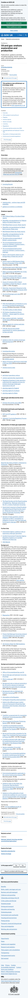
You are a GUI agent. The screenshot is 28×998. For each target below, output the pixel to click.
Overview (5, 113)
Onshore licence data (9, 367)
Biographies (6, 615)
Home (2, 39)
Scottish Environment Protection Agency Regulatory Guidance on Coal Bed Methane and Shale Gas (14, 537)
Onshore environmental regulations (12, 136)
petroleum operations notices (11, 375)
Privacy (7, 965)
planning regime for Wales (10, 393)
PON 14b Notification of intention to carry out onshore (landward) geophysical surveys (15, 305)
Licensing (5, 124)
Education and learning (8, 909)
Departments (5, 938)
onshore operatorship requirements (13, 378)
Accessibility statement (8, 967)
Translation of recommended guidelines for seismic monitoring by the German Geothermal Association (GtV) (14, 755)
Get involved (4, 958)
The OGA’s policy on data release (12, 310)
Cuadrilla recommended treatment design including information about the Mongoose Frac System (14, 727)
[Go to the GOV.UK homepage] (7, 35)
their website (20, 580)
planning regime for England (11, 388)
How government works (8, 955)
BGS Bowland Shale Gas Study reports (14, 231)
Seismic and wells (7, 121)
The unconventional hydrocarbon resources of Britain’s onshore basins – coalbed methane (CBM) (14, 244)
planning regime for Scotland (11, 390)
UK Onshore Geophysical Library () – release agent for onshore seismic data (13, 314)
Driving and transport (7, 906)
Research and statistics (8, 947)
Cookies (13, 965)
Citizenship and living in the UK (10, 898)
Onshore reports (7, 119)
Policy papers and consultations (10, 950)
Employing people (6, 912)
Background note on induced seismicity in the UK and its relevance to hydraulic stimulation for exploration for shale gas (15, 685)
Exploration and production (13, 39)
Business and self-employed (9, 892)
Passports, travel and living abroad (11, 923)
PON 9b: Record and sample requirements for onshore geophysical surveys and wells (14, 330)
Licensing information (9, 351)
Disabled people (6, 903)
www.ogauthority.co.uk (18, 105)
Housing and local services (9, 918)
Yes (17, 865)
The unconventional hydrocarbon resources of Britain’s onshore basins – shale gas (14, 250)
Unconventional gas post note (11, 294)
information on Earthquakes (11, 697)
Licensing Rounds (8, 184)
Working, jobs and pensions (9, 929)
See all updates (13, 74)
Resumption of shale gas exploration (12, 134)
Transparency (5, 953)
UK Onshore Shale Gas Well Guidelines (14, 644)
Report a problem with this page (14, 871)
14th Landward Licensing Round (11, 115)
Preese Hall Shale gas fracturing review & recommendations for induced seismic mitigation (15, 635)
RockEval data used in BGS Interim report (15, 267)
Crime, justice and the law (8, 901)
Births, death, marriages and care (11, 889)
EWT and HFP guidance (9, 414)
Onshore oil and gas (6, 853)
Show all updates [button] (20, 814)
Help (2, 965)
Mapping (5, 117)
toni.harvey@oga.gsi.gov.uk (13, 806)
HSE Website (6, 542)
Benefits (3, 886)
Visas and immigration (7, 926)
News (3, 941)
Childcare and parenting (8, 895)
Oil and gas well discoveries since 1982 (12, 128)
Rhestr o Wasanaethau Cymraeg (10, 971)
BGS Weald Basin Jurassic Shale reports (14, 225)
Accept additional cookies (14, 23)
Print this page (7, 139)
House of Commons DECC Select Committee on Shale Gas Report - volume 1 (14, 277)
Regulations (6, 126)
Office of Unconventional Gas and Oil (13, 672)
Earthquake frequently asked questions (14, 699)
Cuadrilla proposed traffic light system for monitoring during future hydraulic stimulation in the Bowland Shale (14, 741)
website (9, 359)
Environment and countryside (9, 915)
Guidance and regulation (8, 944)
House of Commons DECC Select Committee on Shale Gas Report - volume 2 (14, 283)
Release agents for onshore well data (13, 324)
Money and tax (5, 920)
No (24, 865)
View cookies (14, 30)
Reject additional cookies (14, 27)
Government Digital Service (9, 974)
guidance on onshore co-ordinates (12, 206)
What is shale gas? (8, 679)
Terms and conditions (7, 969)
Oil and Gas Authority (6, 67)
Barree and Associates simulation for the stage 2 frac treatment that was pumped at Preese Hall (14, 735)
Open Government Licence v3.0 (10, 981)
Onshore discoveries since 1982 (12, 403)
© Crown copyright (14, 994)
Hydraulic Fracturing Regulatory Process (14, 418)
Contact (18, 967)
